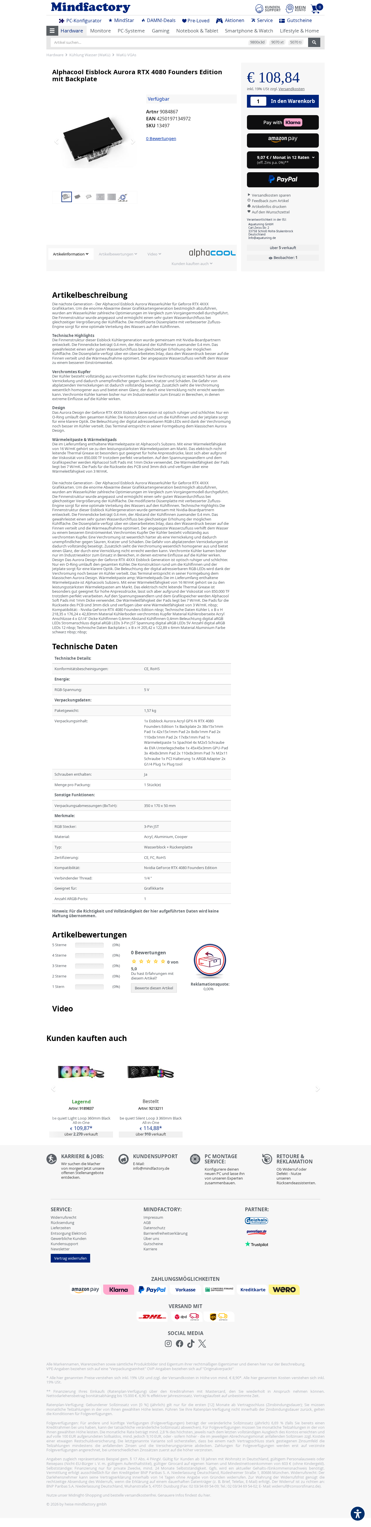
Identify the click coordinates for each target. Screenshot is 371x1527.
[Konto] (296, 8)
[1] (283, 140)
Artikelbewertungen (116, 254)
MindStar (123, 20)
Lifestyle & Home (299, 30)
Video (152, 254)
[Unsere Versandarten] (185, 1316)
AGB (147, 1222)
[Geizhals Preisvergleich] (256, 1220)
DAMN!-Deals (161, 20)
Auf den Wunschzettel (270, 212)
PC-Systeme (131, 30)
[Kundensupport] (268, 7)
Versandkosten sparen (271, 194)
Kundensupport (64, 1243)
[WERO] (285, 1289)
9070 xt (277, 42)
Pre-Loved (199, 20)
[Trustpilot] (256, 1243)
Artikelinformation (69, 254)
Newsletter (60, 1249)
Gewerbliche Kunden (68, 1238)
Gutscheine (299, 20)
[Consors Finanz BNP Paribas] (219, 1289)
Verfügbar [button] (158, 99)
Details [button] (81, 1085)
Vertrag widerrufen (70, 1258)
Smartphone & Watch (249, 30)
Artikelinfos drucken (268, 206)
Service (264, 20)
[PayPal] (153, 1289)
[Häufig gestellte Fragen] (150, 1164)
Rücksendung (62, 1222)
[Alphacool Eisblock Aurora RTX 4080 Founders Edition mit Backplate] (98, 141)
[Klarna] (119, 1289)
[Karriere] (78, 1168)
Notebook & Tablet (197, 30)
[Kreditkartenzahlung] (252, 1289)
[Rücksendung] (293, 1171)
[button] (52, 31)
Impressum (153, 1217)
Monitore (100, 30)
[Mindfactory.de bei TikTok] (190, 1344)
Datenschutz (154, 1227)
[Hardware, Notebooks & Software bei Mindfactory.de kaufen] (113, 7)
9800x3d (257, 42)
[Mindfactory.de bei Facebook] (179, 1344)
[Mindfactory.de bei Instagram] (168, 1344)
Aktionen (234, 20)
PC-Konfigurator (83, 20)
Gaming (160, 30)
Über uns (151, 1238)
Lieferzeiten (61, 1227)
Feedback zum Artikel (270, 200)
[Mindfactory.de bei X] (202, 1344)
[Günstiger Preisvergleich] (256, 1231)
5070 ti (295, 42)
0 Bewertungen (161, 138)
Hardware (72, 30)
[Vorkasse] (186, 1289)
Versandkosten (292, 88)
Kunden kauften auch (190, 263)
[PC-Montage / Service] (221, 1171)
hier (206, 1495)
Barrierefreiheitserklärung (165, 1233)
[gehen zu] (52, 923)
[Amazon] (86, 1289)
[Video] (122, 196)
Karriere (150, 1249)
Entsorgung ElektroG (68, 1233)
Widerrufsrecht (64, 1217)
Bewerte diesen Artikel (154, 988)
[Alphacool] (212, 252)
